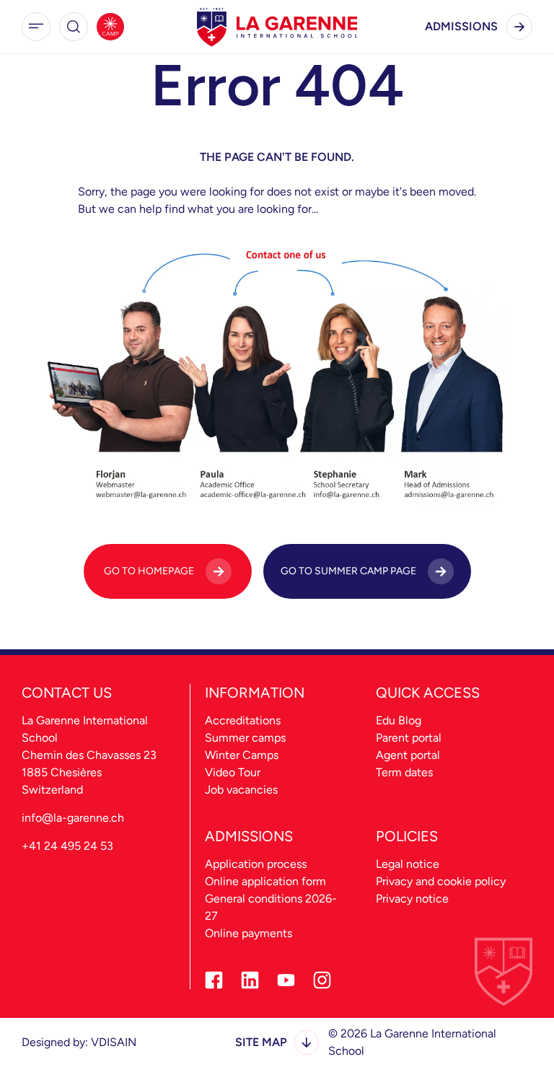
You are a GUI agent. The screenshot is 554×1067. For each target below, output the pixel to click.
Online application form (265, 881)
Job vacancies (241, 789)
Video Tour (232, 772)
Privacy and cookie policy (441, 881)
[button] (36, 26)
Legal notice (407, 864)
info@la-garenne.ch (73, 818)
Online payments (248, 933)
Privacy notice (412, 898)
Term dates (404, 772)
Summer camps (245, 738)
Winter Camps (241, 755)
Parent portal (408, 738)
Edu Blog (398, 720)
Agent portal (408, 755)
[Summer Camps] (110, 26)
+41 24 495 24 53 (67, 846)
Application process (256, 864)
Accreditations (243, 720)
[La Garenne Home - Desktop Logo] (277, 26)
